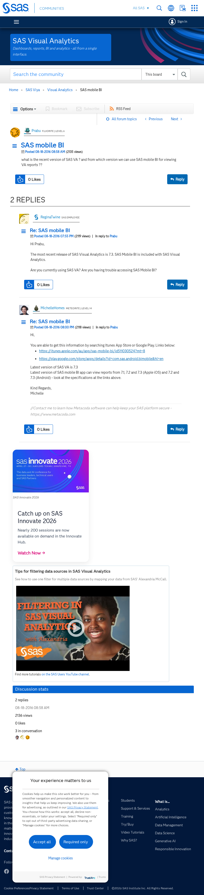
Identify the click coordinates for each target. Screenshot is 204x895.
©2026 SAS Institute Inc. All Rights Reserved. (143, 888)
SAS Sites (194, 8)
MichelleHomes (53, 308)
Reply (180, 179)
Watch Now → (31, 553)
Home (13, 90)
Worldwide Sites (171, 8)
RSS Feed (123, 109)
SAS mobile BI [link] (91, 90)
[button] (16, 146)
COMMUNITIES (52, 8)
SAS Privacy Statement (82, 807)
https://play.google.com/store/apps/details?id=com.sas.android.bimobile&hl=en (101, 359)
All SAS (139, 8)
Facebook (6, 871)
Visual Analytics (60, 90)
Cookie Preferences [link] (16, 888)
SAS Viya (33, 90)
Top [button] (22, 769)
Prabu (36, 130)
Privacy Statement (41, 888)
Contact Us (183, 8)
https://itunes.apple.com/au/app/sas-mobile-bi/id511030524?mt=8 (92, 351)
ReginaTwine (50, 217)
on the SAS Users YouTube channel (65, 674)
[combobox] (100, 74)
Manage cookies (60, 858)
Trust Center (95, 888)
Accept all (42, 841)
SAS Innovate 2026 (26, 497)
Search (159, 8)
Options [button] (26, 109)
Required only (75, 841)
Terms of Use (70, 888)
